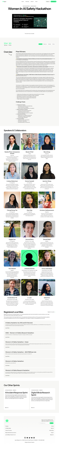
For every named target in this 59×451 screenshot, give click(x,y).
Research (52, 434)
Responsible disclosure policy (10, 432)
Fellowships (51, 430)
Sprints (52, 428)
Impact (52, 432)
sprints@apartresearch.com (10, 434)
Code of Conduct (8, 430)
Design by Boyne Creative (29, 442)
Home (52, 426)
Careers (6, 426)
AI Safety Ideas (8, 428)
